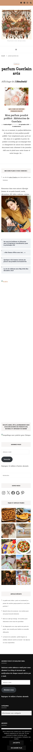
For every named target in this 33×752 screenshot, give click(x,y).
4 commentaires (16, 126)
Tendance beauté (16, 111)
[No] (31, 741)
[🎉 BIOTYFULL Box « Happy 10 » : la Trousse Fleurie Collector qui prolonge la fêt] (8, 562)
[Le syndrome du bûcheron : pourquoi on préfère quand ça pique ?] (8, 578)
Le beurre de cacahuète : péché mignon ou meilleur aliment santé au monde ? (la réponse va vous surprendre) (16, 639)
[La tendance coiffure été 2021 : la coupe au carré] (8, 531)
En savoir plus (16, 748)
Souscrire (7, 459)
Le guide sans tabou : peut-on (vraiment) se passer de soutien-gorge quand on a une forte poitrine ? (16, 603)
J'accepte (16, 743)
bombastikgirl (8, 124)
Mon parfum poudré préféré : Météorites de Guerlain (16, 118)
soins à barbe (13, 177)
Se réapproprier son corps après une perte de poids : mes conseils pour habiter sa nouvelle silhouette (16, 629)
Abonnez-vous (9, 690)
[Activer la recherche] (31, 3)
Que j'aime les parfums (16, 109)
